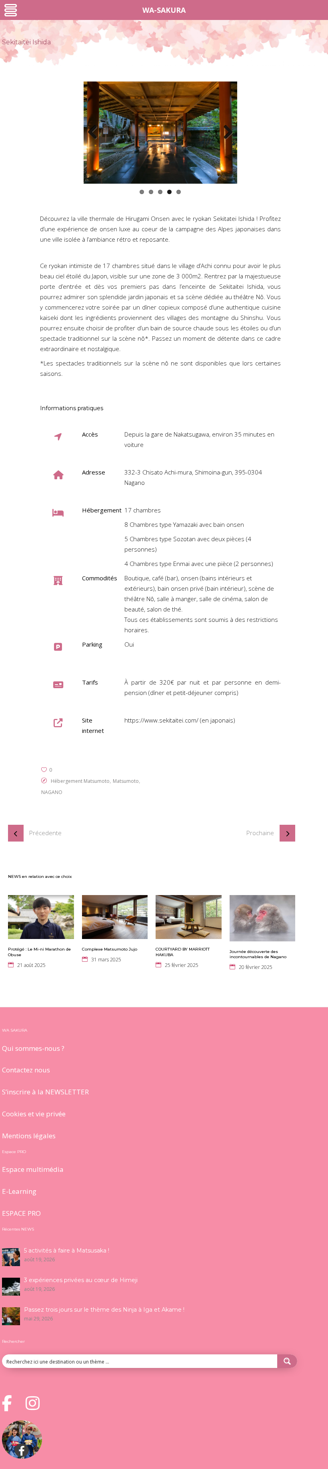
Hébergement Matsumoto (80, 781)
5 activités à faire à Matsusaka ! (66, 1250)
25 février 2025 (181, 965)
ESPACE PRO (21, 1213)
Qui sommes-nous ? (33, 1048)
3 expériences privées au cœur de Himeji (81, 1280)
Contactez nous (26, 1069)
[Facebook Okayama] (22, 1456)
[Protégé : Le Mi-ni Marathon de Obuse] (41, 917)
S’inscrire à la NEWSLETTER (45, 1091)
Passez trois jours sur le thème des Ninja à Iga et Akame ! (104, 1309)
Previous (96, 133)
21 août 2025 (31, 965)
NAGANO (51, 792)
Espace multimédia (33, 1169)
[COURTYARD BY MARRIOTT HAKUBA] (189, 917)
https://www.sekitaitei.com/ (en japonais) (179, 720)
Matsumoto (126, 781)
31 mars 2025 (106, 959)
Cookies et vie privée (34, 1113)
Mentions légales (29, 1135)
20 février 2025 (255, 967)
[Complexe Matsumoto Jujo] (115, 917)
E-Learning (19, 1191)
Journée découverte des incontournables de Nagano (258, 954)
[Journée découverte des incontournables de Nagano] (263, 918)
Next (225, 133)
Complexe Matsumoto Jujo (109, 949)
